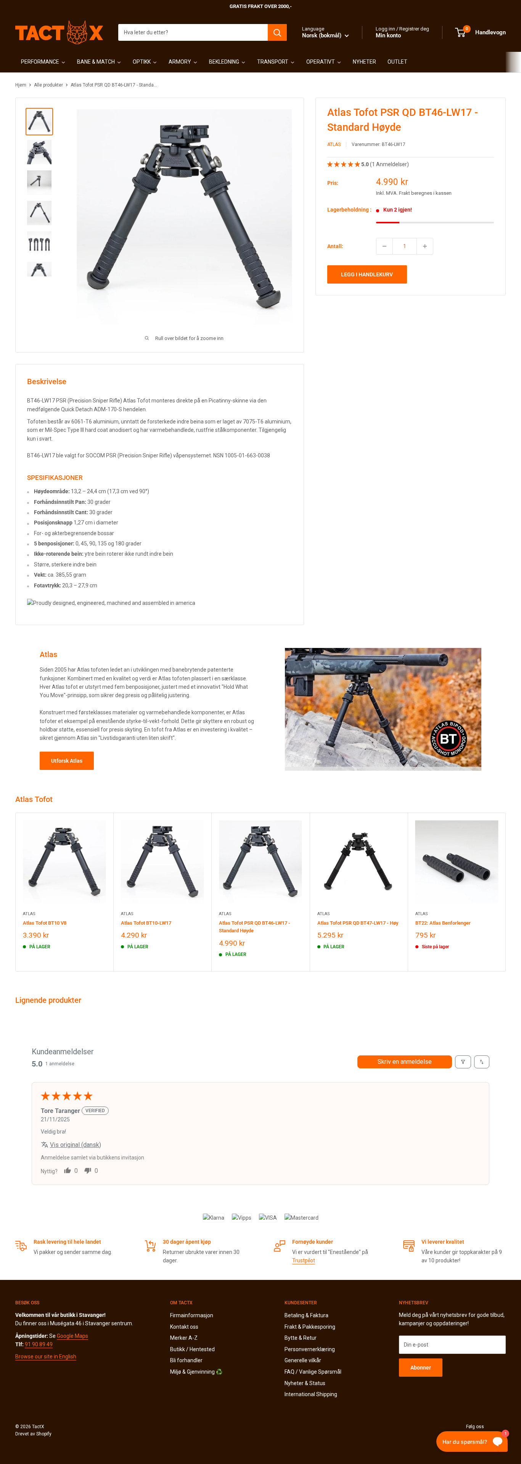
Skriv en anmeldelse (405, 1061)
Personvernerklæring (310, 1349)
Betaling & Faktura (306, 1315)
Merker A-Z (184, 1338)
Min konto (388, 35)
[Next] (506, 892)
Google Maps (72, 1336)
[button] (344, 164)
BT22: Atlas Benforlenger (443, 923)
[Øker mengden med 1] (425, 246)
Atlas (334, 144)
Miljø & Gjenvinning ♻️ (196, 1372)
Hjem (20, 85)
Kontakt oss (184, 1327)
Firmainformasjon (191, 1315)
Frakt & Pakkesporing (310, 1327)
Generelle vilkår (303, 1360)
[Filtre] (463, 1061)
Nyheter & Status (305, 1383)
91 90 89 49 (39, 1344)
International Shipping (311, 1394)
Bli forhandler (186, 1360)
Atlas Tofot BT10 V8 (44, 923)
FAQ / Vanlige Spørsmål (313, 1372)
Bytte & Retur (301, 1338)
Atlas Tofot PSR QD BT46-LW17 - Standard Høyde (254, 926)
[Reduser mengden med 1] (384, 246)
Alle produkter (48, 85)
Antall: (335, 246)
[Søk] (277, 32)
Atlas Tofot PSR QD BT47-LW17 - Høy (357, 923)
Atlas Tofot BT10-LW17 (146, 923)
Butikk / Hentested (192, 1349)
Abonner (420, 1368)
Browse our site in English (45, 1356)
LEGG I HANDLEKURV (367, 274)
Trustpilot (303, 1260)
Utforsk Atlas (66, 761)
